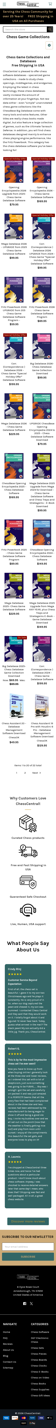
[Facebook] (25, 1303)
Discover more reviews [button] (28, 1221)
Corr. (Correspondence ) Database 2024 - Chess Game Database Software (42, 673)
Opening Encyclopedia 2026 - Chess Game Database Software (42, 192)
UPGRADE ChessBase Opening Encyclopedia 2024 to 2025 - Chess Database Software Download (42, 431)
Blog (5, 1355)
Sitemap (8, 1367)
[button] (49, 45)
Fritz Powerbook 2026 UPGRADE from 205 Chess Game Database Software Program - (14, 313)
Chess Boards (39, 1359)
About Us (8, 1349)
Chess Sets (37, 1347)
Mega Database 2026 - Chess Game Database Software (14, 427)
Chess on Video (40, 1377)
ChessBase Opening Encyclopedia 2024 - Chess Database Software (42, 554)
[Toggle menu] (4, 4)
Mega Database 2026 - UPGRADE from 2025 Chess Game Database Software (14, 248)
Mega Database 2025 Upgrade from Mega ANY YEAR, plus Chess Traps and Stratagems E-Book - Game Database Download (42, 612)
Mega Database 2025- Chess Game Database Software (14, 606)
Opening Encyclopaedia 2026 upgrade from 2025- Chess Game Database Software (14, 194)
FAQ (5, 1337)
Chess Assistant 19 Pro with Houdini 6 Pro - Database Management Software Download (42, 730)
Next (35, 772)
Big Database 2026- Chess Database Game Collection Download (42, 368)
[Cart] (51, 4)
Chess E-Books (40, 1371)
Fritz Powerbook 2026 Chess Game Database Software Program (42, 311)
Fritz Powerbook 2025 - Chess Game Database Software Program (14, 554)
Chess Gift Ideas (40, 1395)
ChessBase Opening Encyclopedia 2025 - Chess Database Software (14, 488)
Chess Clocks (39, 1365)
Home (6, 1331)
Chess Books (38, 1383)
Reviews (8, 1343)
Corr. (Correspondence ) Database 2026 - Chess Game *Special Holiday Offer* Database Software (14, 371)
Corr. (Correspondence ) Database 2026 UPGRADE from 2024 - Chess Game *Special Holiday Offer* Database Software (42, 253)
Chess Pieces (39, 1353)
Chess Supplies (40, 1389)
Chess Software (40, 1331)
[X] (31, 1303)
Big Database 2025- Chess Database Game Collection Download (14, 671)
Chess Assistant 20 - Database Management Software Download (14, 728)
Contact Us (9, 1361)
